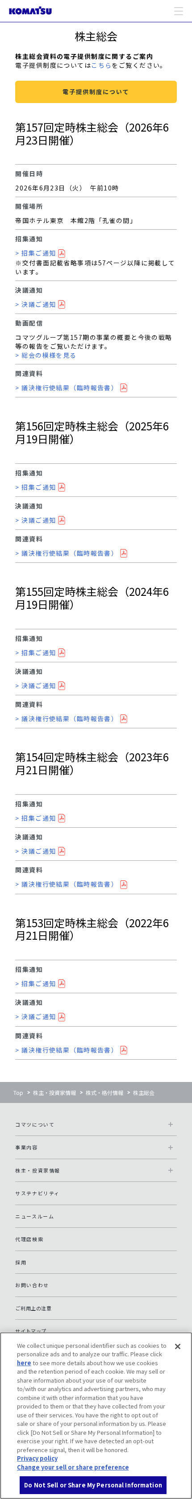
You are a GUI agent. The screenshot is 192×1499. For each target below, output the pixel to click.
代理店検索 (29, 1239)
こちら (101, 65)
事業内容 (26, 1147)
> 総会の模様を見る (45, 355)
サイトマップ (30, 1330)
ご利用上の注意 (33, 1308)
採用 (20, 1262)
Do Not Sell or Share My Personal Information (93, 1485)
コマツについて (34, 1124)
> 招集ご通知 (35, 252)
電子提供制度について (96, 91)
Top (18, 1092)
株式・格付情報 (104, 1092)
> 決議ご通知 (35, 304)
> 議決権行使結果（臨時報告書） (66, 387)
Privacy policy (37, 1458)
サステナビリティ (37, 1193)
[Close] (178, 1346)
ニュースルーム (34, 1216)
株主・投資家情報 (54, 1092)
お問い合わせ (32, 1284)
